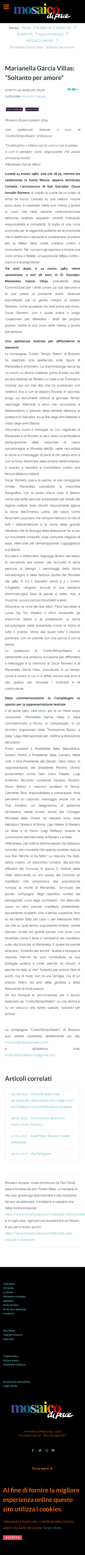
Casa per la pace (12, 1335)
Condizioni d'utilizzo (14, 1365)
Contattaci (9, 1284)
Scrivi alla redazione (14, 1309)
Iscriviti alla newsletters (16, 1382)
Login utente (10, 1386)
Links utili (8, 1339)
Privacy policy (11, 1361)
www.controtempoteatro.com (26, 1042)
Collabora (8, 1314)
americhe (32, 109)
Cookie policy (10, 1356)
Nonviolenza (14, 109)
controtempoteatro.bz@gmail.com (30, 1055)
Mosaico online (34, 96)
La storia (8, 1292)
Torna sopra (40, 1468)
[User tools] (72, 90)
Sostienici (8, 1301)
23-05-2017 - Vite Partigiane (31, 1154)
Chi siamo (8, 1288)
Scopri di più (52, 1528)
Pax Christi (9, 1331)
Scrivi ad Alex (10, 1305)
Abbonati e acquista (14, 1297)
